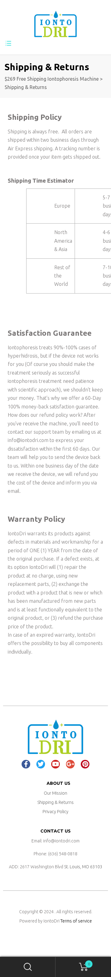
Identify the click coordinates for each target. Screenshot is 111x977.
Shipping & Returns (55, 802)
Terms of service (76, 920)
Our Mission (55, 793)
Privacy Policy (55, 811)
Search (28, 967)
